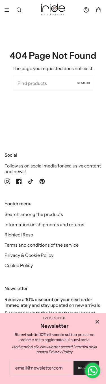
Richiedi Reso (19, 235)
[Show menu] (9, 10)
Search (83, 83)
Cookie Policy (19, 265)
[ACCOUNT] (86, 10)
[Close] (97, 322)
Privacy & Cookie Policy (29, 255)
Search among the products (34, 214)
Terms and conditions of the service (42, 245)
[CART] (98, 10)
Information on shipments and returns (44, 224)
